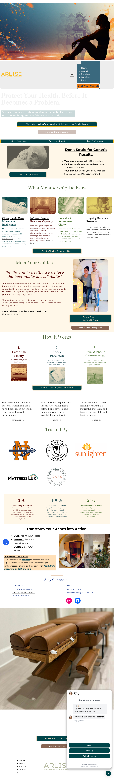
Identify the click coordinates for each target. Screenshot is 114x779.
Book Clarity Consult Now (57, 251)
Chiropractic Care (13, 218)
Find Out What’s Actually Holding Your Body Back (57, 124)
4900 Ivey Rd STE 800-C (23, 593)
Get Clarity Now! (28, 174)
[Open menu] (72, 75)
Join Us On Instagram (57, 132)
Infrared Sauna (39, 218)
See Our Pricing (57, 746)
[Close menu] (79, 62)
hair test (26, 560)
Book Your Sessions (57, 738)
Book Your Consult (88, 86)
